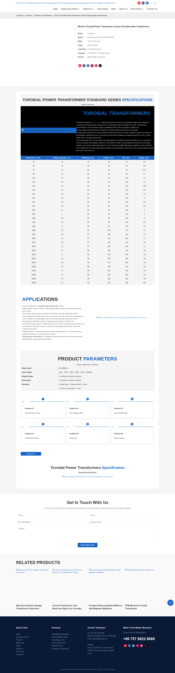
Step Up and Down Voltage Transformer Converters (29, 607)
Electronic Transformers (43, 15)
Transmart (19, 15)
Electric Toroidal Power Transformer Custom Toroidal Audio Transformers (81, 15)
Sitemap (101, 669)
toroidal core (96, 122)
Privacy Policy (110, 669)
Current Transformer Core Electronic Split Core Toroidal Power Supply (66, 607)
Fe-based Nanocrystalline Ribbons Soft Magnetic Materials (105, 607)
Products (29, 15)
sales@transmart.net (99, 639)
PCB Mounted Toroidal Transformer (136, 607)
